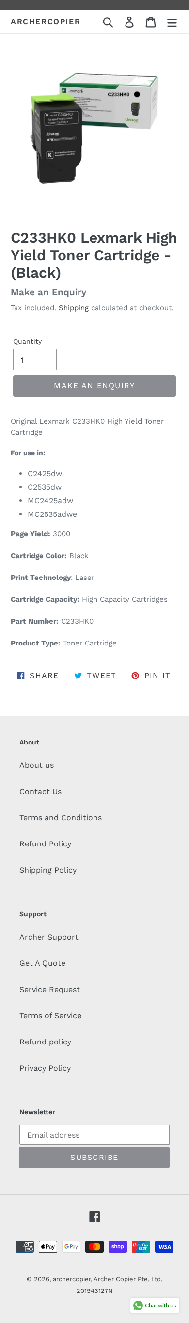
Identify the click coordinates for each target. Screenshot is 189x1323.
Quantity (27, 341)
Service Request (49, 989)
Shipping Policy (48, 870)
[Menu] (172, 22)
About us (36, 765)
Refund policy (45, 1041)
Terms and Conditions (60, 817)
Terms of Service (50, 1015)
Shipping (74, 307)
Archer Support (49, 937)
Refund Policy (45, 843)
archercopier (45, 21)
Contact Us (40, 791)
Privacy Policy (45, 1068)
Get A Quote (42, 963)
